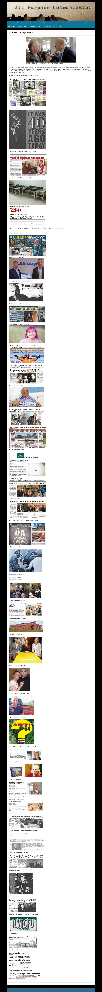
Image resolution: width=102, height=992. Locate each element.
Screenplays (48, 26)
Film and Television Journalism (45, 23)
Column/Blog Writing (68, 23)
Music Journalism (32, 23)
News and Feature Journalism (19, 23)
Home (9, 23)
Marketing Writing (58, 23)
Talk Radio (20, 26)
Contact (59, 26)
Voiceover (32, 26)
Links (54, 26)
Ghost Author (40, 26)
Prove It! (26, 26)
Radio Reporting (11, 26)
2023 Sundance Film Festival (81, 23)
